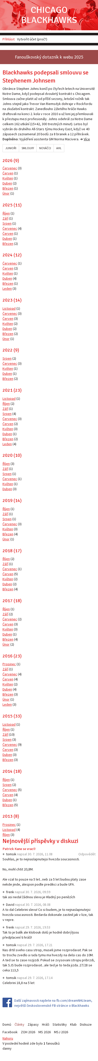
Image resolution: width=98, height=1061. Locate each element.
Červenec (10, 168)
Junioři (10, 148)
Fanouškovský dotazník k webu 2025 (49, 57)
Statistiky (60, 1024)
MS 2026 (44, 1032)
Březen (8, 188)
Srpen (7, 223)
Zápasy (33, 1024)
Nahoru (8, 1038)
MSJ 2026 (61, 1032)
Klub (73, 1024)
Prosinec (9, 664)
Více (87, 139)
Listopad (9, 308)
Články (19, 1024)
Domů (7, 1024)
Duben (7, 183)
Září (5, 218)
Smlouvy (28, 148)
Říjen (6, 213)
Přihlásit (9, 39)
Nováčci (45, 148)
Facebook (10, 1032)
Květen (8, 178)
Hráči (45, 1024)
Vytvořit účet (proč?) (32, 39)
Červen (8, 173)
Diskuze (86, 1024)
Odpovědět (86, 854)
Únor (6, 193)
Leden (7, 288)
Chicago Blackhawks (49, 15)
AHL (59, 148)
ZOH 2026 (28, 1032)
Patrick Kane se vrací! (19, 849)
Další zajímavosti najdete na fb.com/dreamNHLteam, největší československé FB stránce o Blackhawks (53, 1003)
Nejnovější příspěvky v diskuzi (40, 841)
